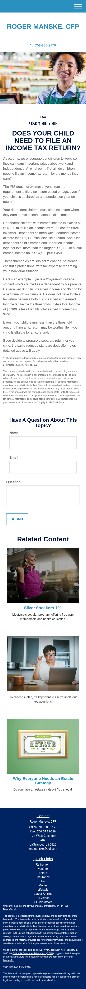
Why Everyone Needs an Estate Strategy (43, 780)
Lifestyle (43, 889)
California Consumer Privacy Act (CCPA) (33, 953)
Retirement (43, 864)
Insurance (43, 877)
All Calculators (43, 902)
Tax (43, 881)
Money (43, 885)
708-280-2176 (45, 45)
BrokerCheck (10, 909)
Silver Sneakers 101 (43, 608)
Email (13, 457)
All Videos (43, 898)
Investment (43, 868)
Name (14, 432)
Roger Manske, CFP (43, 26)
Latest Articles (43, 893)
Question (13, 482)
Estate (43, 873)
